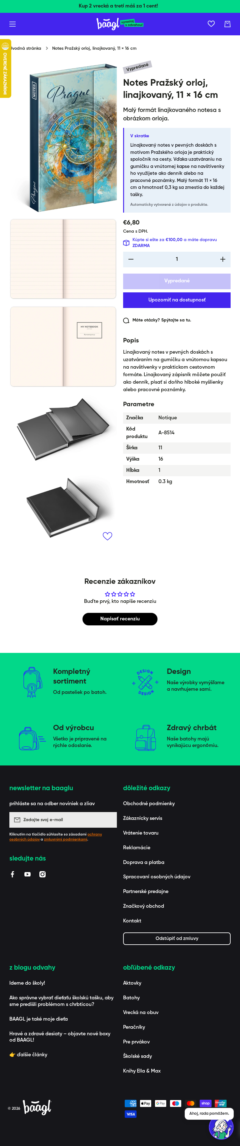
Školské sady (137, 1056)
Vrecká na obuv (140, 1012)
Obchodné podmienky (149, 803)
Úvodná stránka (25, 48)
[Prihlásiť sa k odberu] (109, 820)
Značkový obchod (143, 906)
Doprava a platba (143, 862)
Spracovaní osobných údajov (156, 877)
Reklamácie (136, 848)
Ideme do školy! (27, 983)
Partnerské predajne (145, 891)
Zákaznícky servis (142, 818)
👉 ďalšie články (28, 1055)
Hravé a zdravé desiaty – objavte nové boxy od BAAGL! (59, 1037)
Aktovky (132, 983)
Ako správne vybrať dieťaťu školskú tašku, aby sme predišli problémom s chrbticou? (61, 1001)
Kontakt (132, 921)
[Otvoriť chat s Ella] (221, 1127)
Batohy (131, 998)
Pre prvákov (136, 1042)
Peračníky (134, 1027)
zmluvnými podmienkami (65, 839)
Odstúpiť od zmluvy (177, 938)
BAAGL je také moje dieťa (38, 1019)
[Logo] (120, 24)
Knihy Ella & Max (142, 1071)
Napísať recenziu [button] (120, 619)
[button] (227, 24)
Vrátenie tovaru (140, 833)
